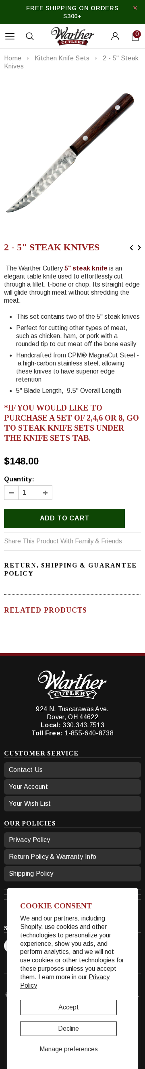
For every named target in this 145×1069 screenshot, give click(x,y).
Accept (68, 1007)
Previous (131, 247)
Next (139, 247)
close (135, 8)
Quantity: (19, 479)
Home (12, 58)
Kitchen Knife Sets (62, 58)
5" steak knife (86, 268)
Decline (68, 1028)
